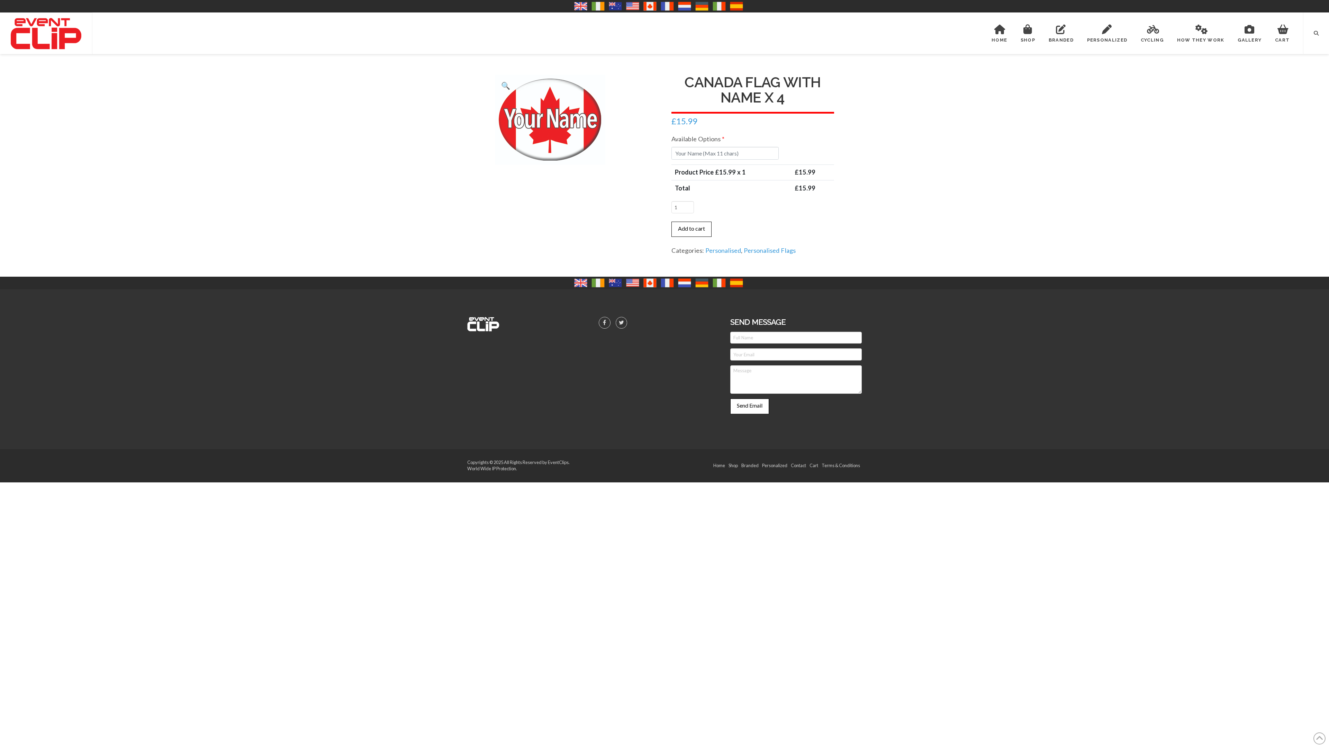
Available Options (697, 139)
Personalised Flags (770, 250)
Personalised (723, 250)
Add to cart (691, 228)
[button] (1316, 33)
